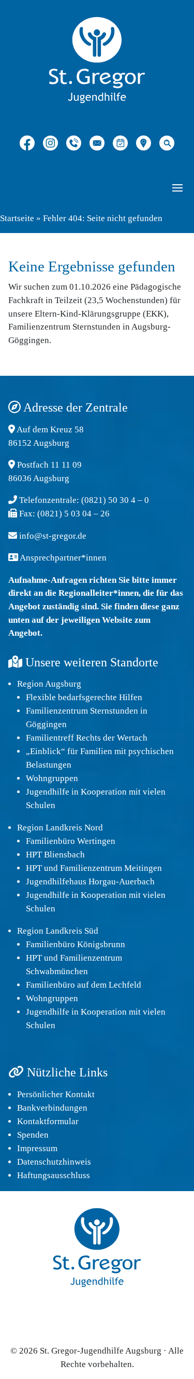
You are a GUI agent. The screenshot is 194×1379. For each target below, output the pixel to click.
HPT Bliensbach (55, 854)
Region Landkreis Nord (60, 827)
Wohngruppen (52, 778)
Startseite (17, 218)
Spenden (33, 1135)
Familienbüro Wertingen (70, 841)
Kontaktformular (48, 1121)
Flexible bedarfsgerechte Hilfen (84, 697)
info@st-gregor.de (52, 536)
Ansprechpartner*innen (63, 558)
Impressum (37, 1148)
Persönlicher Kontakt (56, 1094)
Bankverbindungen (52, 1108)
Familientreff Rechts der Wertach (86, 738)
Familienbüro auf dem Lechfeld (83, 985)
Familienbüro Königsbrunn (75, 944)
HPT (34, 868)
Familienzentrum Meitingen (111, 868)
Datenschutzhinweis (54, 1162)
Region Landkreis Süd (57, 931)
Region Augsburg (49, 684)
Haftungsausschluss (53, 1175)
